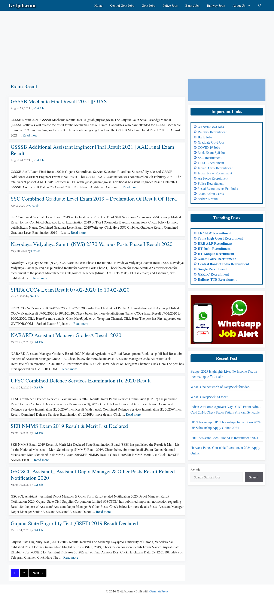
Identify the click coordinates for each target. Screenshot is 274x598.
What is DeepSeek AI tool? (209, 396)
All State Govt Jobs (211, 126)
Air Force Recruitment (213, 178)
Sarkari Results (208, 198)
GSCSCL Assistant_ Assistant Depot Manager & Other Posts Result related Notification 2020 (93, 474)
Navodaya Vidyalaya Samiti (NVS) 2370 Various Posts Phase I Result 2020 (92, 243)
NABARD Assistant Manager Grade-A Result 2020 (66, 335)
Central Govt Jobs (122, 5)
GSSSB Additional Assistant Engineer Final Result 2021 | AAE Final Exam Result (92, 150)
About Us (238, 5)
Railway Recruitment (212, 132)
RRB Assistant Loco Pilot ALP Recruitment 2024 (224, 437)
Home (98, 5)
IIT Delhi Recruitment (214, 248)
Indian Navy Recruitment (215, 173)
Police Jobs (170, 5)
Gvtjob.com (22, 5)
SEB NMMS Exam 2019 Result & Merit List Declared (69, 425)
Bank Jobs (192, 5)
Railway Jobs (216, 5)
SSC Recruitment (209, 157)
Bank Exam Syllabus (212, 152)
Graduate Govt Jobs (211, 142)
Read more (30, 135)
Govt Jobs (148, 5)
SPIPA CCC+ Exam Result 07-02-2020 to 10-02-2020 (70, 289)
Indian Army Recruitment (215, 168)
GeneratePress (158, 591)
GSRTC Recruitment (213, 274)
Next (38, 573)
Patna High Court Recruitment (220, 238)
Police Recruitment (210, 183)
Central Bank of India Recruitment (223, 263)
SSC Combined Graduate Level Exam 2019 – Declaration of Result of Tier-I (94, 198)
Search (195, 469)
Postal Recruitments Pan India (218, 188)
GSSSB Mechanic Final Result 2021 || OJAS (59, 101)
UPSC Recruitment (211, 162)
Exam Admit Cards (211, 193)
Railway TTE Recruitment (217, 279)
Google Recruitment (212, 269)
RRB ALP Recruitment (215, 243)
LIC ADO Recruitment (214, 233)
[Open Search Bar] (260, 5)
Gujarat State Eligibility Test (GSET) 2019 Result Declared (74, 523)
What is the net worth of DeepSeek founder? (220, 386)
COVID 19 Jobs (209, 147)
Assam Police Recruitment (217, 258)
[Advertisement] (128, 41)
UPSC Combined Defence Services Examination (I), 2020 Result (81, 380)
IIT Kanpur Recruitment (216, 253)
